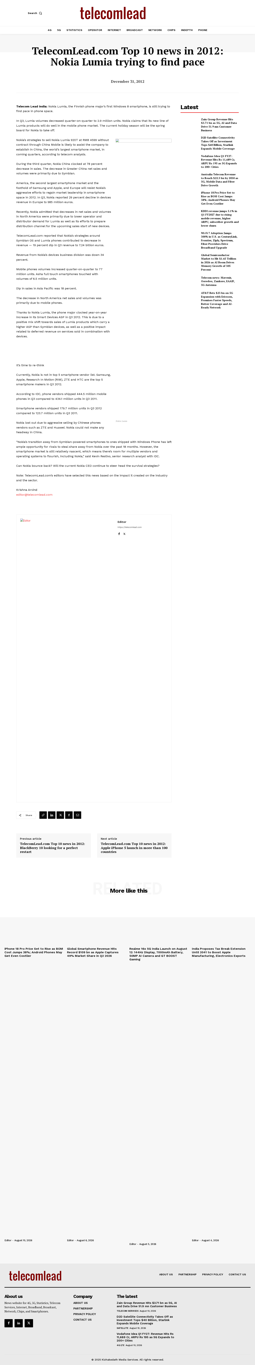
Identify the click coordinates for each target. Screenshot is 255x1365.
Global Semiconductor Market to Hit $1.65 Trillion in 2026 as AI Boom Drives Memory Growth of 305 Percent (218, 262)
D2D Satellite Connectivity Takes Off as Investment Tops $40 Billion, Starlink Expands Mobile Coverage (218, 143)
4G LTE (120, 1345)
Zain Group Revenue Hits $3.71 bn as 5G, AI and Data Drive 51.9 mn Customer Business (219, 124)
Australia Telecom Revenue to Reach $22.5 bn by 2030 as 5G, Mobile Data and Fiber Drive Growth (219, 179)
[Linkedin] (51, 815)
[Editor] (67, 658)
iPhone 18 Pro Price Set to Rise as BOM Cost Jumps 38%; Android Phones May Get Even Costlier (218, 198)
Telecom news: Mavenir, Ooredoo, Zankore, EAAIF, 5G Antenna (218, 281)
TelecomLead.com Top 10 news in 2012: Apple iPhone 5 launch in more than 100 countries (134, 848)
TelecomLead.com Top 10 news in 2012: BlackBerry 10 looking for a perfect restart (52, 848)
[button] (35, 13)
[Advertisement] (210, 338)
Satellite (122, 1328)
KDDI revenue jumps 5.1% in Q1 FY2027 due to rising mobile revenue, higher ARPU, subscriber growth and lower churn (220, 218)
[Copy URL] (43, 815)
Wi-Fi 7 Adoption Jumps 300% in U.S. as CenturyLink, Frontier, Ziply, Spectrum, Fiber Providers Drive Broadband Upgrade (219, 240)
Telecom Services (127, 1311)
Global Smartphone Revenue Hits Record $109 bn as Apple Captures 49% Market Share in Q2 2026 (93, 952)
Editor (122, 522)
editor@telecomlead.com (34, 494)
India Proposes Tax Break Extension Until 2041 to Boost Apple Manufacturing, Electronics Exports (218, 952)
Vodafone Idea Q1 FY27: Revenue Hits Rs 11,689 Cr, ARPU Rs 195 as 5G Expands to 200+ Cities (219, 161)
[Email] (77, 815)
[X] (124, 533)
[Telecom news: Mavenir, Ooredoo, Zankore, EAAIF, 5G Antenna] (189, 281)
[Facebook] (119, 533)
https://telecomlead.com (130, 527)
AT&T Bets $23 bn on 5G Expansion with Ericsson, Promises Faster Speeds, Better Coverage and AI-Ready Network (217, 300)
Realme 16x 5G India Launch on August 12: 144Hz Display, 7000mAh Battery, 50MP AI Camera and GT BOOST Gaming (158, 954)
